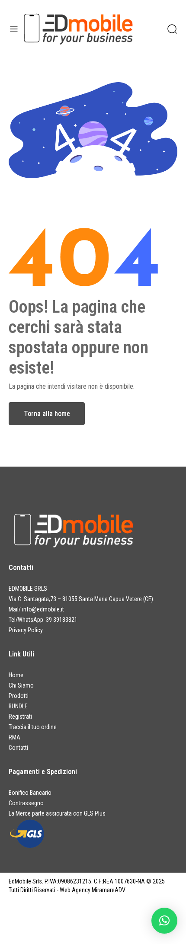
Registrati (20, 716)
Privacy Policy (26, 630)
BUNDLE (18, 706)
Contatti (18, 747)
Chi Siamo (21, 685)
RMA (14, 737)
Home (16, 675)
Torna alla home (47, 414)
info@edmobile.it (43, 609)
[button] (164, 921)
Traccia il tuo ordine (33, 726)
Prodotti (19, 695)
